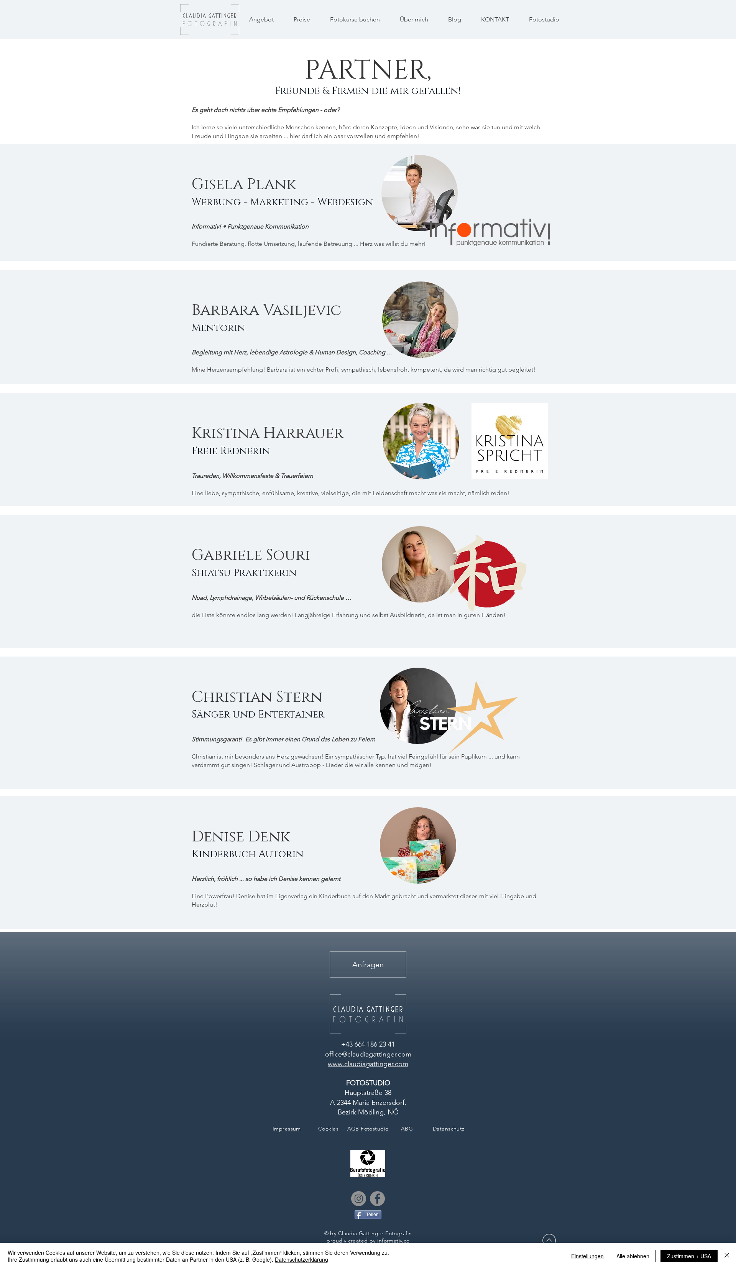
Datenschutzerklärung (301, 1259)
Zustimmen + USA (689, 1256)
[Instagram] (358, 1198)
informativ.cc (393, 1240)
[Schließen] (726, 1256)
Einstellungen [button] (587, 1256)
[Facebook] (377, 1198)
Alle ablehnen (632, 1256)
